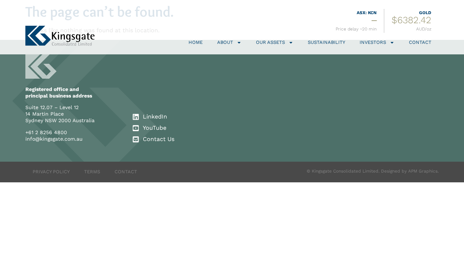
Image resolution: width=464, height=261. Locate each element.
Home (195, 42)
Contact (420, 42)
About (225, 42)
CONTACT (126, 171)
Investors (373, 42)
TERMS (92, 171)
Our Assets (270, 42)
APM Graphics (423, 171)
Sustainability (326, 42)
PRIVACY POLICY (51, 171)
